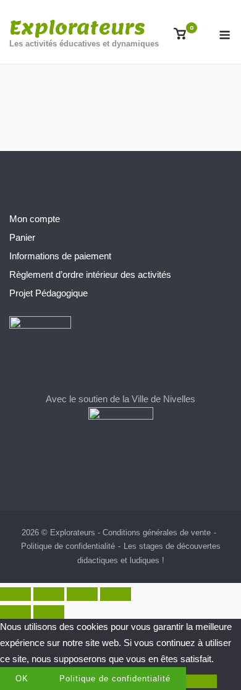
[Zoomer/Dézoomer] (15, 594)
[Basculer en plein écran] (48, 594)
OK (21, 678)
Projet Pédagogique (48, 293)
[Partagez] (82, 594)
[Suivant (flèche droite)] (48, 612)
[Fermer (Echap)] (115, 594)
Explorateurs (77, 27)
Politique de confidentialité (68, 546)
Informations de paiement (60, 256)
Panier (22, 237)
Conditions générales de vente (157, 532)
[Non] (201, 681)
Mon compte (34, 218)
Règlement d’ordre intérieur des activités (90, 274)
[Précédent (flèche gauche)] (15, 612)
